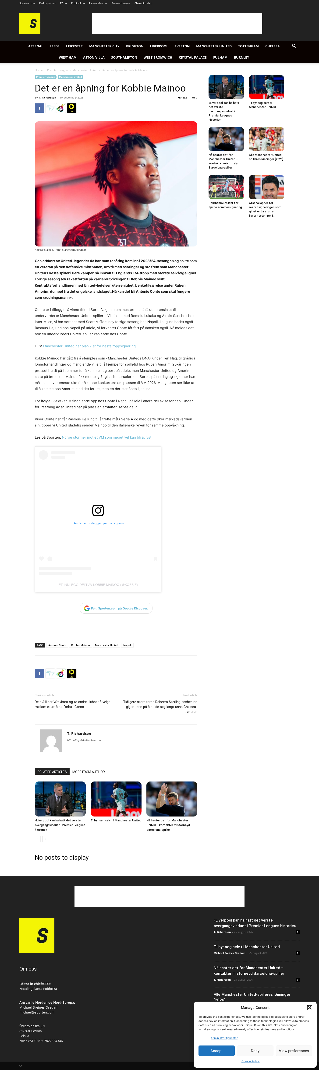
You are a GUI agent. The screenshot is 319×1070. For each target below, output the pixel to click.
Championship (143, 3)
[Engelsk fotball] (29, 33)
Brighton (134, 46)
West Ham (68, 57)
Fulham (220, 57)
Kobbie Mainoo (80, 645)
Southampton (124, 57)
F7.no (63, 3)
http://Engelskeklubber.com (84, 740)
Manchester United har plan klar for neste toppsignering (89, 346)
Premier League (120, 3)
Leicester (74, 46)
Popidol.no (78, 3)
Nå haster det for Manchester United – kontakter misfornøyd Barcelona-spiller (168, 825)
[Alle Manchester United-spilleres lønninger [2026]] (266, 139)
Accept (216, 1051)
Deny (255, 1051)
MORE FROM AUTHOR (88, 772)
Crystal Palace (193, 57)
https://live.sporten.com (71, 108)
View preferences (294, 1051)
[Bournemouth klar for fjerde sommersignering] (226, 187)
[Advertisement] (177, 23)
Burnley (241, 57)
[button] (309, 1007)
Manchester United (214, 46)
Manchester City (104, 46)
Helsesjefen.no (98, 3)
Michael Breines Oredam (229, 953)
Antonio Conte (57, 645)
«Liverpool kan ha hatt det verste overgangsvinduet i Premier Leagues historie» (60, 825)
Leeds (55, 46)
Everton (182, 46)
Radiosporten (47, 3)
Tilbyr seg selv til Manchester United (116, 820)
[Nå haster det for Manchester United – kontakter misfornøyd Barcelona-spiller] (171, 799)
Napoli (127, 645)
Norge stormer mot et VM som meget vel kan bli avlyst (106, 437)
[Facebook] (39, 108)
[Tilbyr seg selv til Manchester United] (116, 799)
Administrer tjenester (224, 1038)
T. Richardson (47, 97)
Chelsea (272, 46)
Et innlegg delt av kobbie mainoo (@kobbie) (98, 585)
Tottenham (248, 46)
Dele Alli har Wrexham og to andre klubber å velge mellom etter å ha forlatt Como (72, 704)
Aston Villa (94, 57)
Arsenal (35, 46)
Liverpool (159, 46)
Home (39, 70)
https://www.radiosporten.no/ (61, 108)
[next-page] (45, 839)
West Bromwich (158, 57)
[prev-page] (38, 839)
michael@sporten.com (36, 1012)
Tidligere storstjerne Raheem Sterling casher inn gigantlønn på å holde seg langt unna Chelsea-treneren (160, 707)
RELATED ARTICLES (52, 772)
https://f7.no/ (50, 108)
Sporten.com (27, 3)
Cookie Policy (250, 1061)
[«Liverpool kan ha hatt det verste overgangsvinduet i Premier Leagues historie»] (60, 799)
